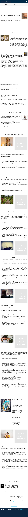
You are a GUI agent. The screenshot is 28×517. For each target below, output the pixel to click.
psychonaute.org (13, 486)
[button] (26, 1)
